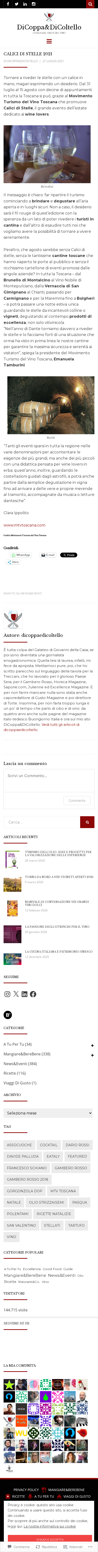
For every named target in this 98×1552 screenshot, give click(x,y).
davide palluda (23, 1156)
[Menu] (49, 41)
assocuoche (19, 1145)
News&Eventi (31, 593)
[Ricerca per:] (42, 822)
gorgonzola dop (24, 1191)
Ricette (10, 1073)
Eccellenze (32, 1269)
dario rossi (77, 1145)
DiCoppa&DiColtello (49, 27)
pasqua (79, 1202)
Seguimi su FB (16, 1323)
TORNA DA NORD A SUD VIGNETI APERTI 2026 (59, 877)
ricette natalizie (54, 1214)
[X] (16, 994)
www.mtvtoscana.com (24, 525)
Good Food (52, 1269)
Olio (80, 1275)
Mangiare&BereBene (22, 1054)
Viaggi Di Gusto (17, 1083)
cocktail (49, 1145)
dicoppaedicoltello (22, 61)
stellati (52, 1225)
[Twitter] (16, 4)
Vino (11, 1237)
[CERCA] (87, 822)
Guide (68, 1269)
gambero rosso (71, 1168)
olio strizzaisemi (46, 1202)
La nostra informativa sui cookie (50, 1526)
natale (14, 1202)
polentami (18, 1214)
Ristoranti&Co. (29, 1282)
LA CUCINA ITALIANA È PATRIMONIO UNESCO (59, 951)
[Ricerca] (90, 4)
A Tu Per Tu (14, 1044)
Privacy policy (26, 1489)
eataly (53, 1156)
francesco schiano (27, 1168)
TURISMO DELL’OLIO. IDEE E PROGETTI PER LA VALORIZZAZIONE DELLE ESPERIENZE (58, 854)
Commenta (77, 800)
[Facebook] (8, 4)
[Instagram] (33, 4)
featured (77, 1156)
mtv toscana (63, 1191)
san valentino (21, 1225)
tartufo (76, 1225)
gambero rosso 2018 (27, 1179)
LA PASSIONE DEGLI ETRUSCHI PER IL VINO (57, 926)
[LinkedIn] (25, 4)
